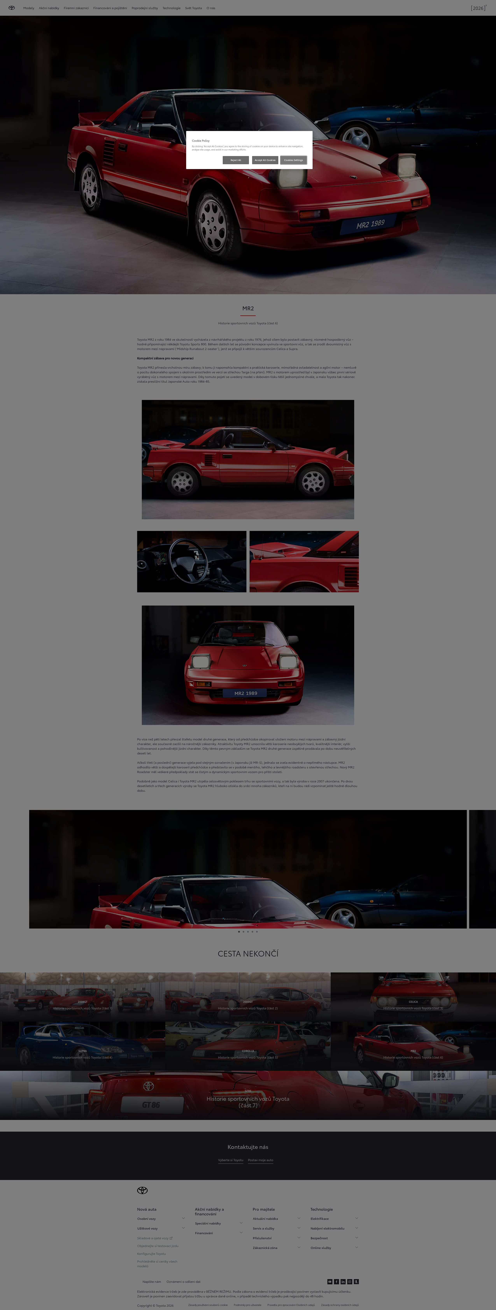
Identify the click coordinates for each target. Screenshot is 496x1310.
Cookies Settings (293, 159)
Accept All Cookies (265, 159)
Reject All (236, 159)
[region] (249, 150)
